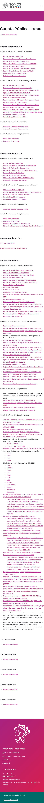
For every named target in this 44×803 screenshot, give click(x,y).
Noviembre (11, 489)
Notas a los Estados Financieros (15, 73)
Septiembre (11, 485)
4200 (8, 456)
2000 (9, 453)
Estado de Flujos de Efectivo (13, 66)
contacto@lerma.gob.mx (11, 779)
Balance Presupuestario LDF (13, 299)
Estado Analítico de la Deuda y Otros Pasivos (19, 59)
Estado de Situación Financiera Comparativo (19, 69)
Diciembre (10, 492)
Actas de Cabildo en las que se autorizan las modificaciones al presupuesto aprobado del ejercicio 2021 (22, 403)
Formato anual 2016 (10, 705)
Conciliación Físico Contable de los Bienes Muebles (22, 372)
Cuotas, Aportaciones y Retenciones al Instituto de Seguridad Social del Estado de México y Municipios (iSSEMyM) (22, 533)
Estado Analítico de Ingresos (13, 85)
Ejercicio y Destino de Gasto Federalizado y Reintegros (23, 226)
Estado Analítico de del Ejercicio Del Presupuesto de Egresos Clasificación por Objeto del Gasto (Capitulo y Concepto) (23, 330)
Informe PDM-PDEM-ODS (16, 446)
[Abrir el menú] (41, 5)
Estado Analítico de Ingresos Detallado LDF (18, 302)
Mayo (9, 475)
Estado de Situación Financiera (14, 175)
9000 (9, 461)
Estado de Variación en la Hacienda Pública (18, 71)
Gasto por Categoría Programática (15, 127)
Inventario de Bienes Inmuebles (14, 117)
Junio (8, 477)
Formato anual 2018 (10, 674)
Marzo (9, 470)
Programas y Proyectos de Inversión (16, 223)
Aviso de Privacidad (11, 800)
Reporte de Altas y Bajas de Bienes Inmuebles (20, 374)
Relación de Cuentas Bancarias (14, 76)
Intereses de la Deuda (11, 141)
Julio (8, 480)
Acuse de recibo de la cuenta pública (13, 248)
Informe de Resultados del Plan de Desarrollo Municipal (23, 449)
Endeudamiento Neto (11, 139)
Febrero (9, 468)
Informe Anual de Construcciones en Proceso (19, 384)
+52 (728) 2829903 (9, 776)
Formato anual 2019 (10, 659)
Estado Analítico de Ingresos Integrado (17, 88)
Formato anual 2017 (10, 689)
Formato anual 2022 (7, 243)
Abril (8, 473)
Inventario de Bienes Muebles (14, 114)
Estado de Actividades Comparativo (16, 61)
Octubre (9, 487)
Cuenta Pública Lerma (6, 34)
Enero (9, 465)
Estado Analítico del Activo (13, 56)
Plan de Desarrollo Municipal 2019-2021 (17, 429)
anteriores (27, 497)
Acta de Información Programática (15, 129)
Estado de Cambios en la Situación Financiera (19, 64)
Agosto (9, 482)
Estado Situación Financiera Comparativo (18, 270)
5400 (8, 458)
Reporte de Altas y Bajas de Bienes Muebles (19, 376)
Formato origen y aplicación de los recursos (19, 516)
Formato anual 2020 (10, 644)
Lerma (15, 34)
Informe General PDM (14, 444)
